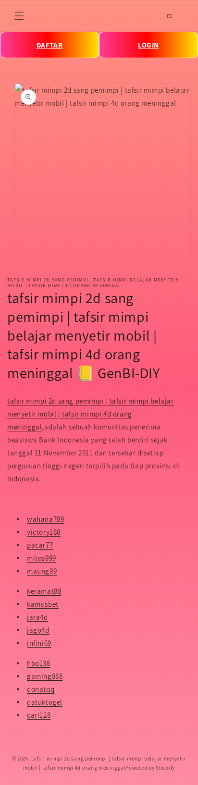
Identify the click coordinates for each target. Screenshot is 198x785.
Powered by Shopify (150, 767)
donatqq (40, 689)
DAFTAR (50, 44)
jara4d (37, 617)
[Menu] (19, 15)
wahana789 (45, 519)
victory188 (44, 532)
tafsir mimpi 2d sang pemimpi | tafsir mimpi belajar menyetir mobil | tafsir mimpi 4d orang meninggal (90, 413)
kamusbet (43, 604)
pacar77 (40, 545)
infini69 (39, 643)
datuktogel (44, 702)
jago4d (38, 630)
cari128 (38, 715)
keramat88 (44, 591)
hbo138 (38, 663)
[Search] (148, 15)
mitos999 (41, 558)
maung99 (42, 571)
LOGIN (148, 44)
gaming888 (44, 676)
